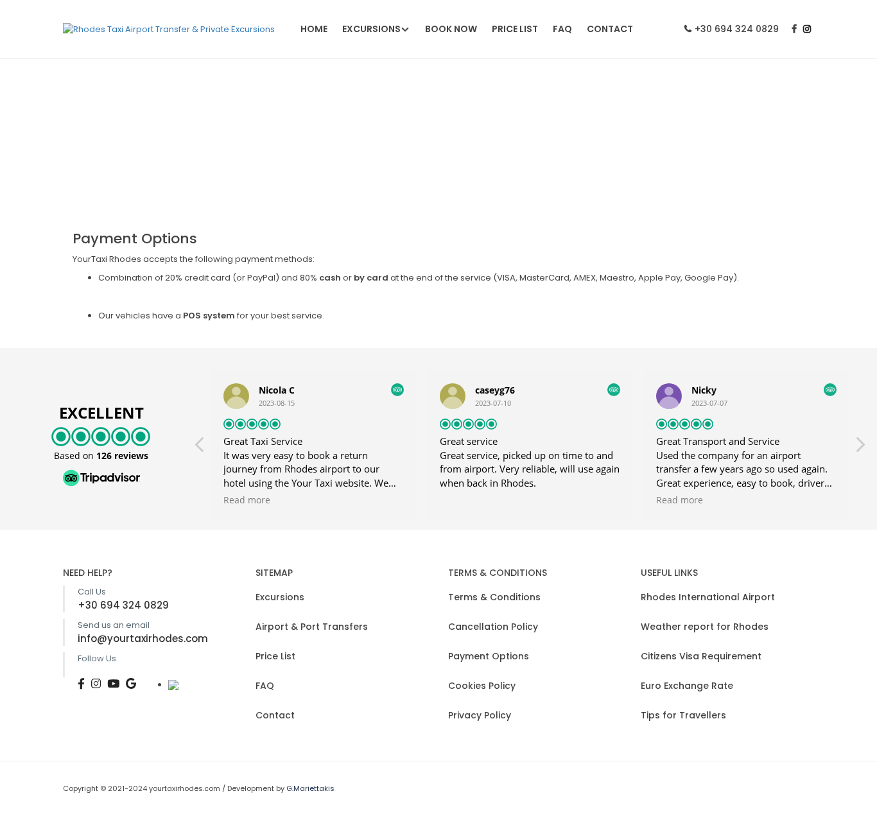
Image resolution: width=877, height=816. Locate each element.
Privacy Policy (479, 715)
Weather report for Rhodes (704, 626)
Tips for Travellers (683, 715)
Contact (610, 28)
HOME (313, 28)
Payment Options (488, 656)
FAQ (562, 28)
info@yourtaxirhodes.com (143, 638)
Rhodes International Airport (708, 597)
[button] (859, 448)
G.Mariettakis (310, 788)
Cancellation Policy (493, 626)
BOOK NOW (451, 28)
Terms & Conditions (494, 597)
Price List (515, 28)
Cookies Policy (482, 685)
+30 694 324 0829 (737, 28)
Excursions (371, 28)
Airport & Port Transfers (312, 626)
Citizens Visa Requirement (701, 656)
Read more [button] (246, 500)
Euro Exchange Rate (687, 685)
